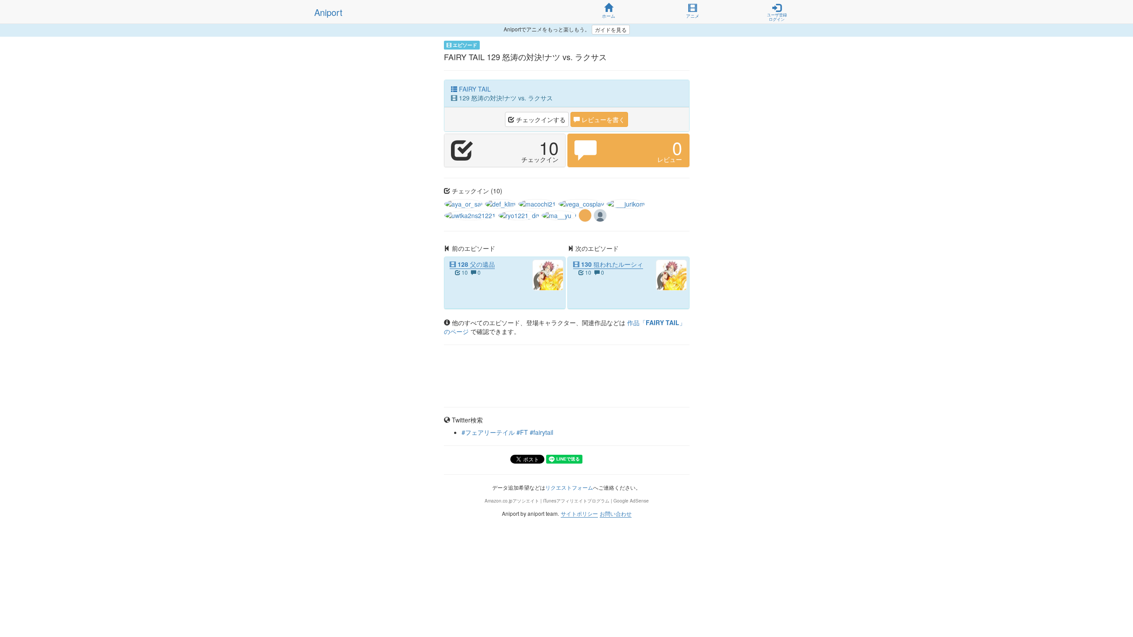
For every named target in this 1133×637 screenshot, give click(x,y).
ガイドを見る (611, 29)
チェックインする (540, 119)
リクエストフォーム (569, 487)
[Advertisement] (567, 376)
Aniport (328, 12)
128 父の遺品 (475, 264)
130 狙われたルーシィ (611, 264)
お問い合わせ (616, 513)
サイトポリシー (579, 513)
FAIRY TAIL (474, 88)
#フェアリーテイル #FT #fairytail (507, 432)
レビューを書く (602, 119)
